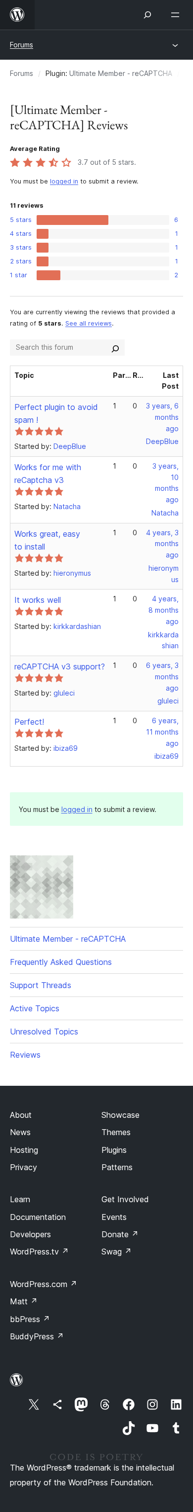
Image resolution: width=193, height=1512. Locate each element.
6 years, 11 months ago (162, 731)
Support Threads (40, 985)
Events (114, 1217)
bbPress (30, 1319)
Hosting (24, 1150)
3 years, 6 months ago (162, 417)
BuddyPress (37, 1336)
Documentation (38, 1217)
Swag (116, 1251)
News (20, 1132)
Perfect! (29, 722)
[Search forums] (115, 347)
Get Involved (125, 1199)
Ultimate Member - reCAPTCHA (120, 73)
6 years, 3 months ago (162, 676)
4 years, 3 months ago (162, 543)
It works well (37, 600)
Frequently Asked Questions (61, 962)
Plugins (114, 1150)
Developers (30, 1234)
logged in (64, 181)
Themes (116, 1132)
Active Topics (34, 1008)
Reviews (25, 1055)
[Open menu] (177, 15)
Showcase (120, 1115)
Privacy (23, 1167)
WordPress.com (43, 1284)
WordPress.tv (39, 1251)
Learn (20, 1199)
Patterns (117, 1167)
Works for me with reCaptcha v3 (47, 473)
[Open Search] (147, 15)
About (21, 1115)
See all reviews (88, 323)
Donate (120, 1234)
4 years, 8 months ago (163, 610)
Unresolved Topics (44, 1031)
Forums (21, 44)
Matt (24, 1301)
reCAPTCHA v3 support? (59, 666)
